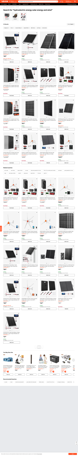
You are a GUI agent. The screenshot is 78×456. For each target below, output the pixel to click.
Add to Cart (12, 61)
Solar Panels (17, 6)
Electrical (7, 6)
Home (4, 6)
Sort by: (69, 24)
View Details (11, 95)
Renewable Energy (11, 6)
